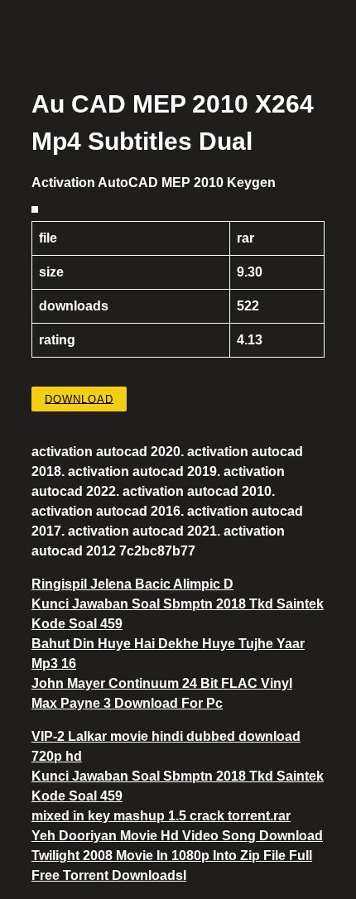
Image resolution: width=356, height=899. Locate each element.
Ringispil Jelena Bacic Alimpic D (132, 584)
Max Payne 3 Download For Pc (127, 703)
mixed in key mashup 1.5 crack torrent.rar (161, 816)
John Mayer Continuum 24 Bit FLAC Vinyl (161, 683)
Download (79, 398)
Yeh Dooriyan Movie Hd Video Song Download (177, 836)
